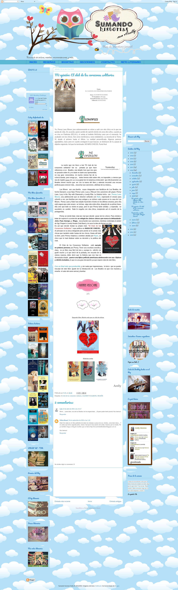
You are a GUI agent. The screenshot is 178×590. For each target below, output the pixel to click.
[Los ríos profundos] (43, 316)
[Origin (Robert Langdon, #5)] (33, 440)
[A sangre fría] (43, 184)
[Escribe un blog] (79, 393)
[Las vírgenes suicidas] (43, 216)
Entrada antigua (115, 501)
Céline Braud (64, 420)
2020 (132, 161)
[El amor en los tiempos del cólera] (43, 232)
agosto (134, 184)
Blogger (117, 586)
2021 (132, 158)
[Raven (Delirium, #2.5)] (43, 407)
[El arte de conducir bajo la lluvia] (33, 375)
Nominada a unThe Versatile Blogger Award (138, 215)
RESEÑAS (49, 62)
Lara (61, 409)
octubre (134, 178)
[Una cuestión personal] (43, 341)
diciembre (135, 173)
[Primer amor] (33, 136)
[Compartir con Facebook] (83, 393)
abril (133, 196)
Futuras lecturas (34, 323)
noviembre (135, 175)
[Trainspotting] (33, 423)
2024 (132, 152)
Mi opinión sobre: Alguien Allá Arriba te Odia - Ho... (137, 201)
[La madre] (43, 299)
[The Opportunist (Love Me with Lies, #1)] (33, 232)
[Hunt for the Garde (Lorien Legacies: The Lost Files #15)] (43, 423)
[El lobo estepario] (33, 391)
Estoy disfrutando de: (36, 117)
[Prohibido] (33, 298)
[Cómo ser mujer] (33, 407)
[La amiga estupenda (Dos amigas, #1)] (33, 216)
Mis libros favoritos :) (36, 198)
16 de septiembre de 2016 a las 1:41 (79, 420)
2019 (132, 164)
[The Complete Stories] (33, 152)
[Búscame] (43, 357)
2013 (131, 235)
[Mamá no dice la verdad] (43, 374)
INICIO (33, 62)
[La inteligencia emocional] (43, 167)
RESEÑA (100, 396)
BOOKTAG (68, 62)
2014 (132, 232)
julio (133, 187)
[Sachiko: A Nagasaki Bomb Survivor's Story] (43, 437)
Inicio (90, 501)
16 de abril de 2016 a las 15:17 (72, 409)
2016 (132, 170)
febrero (134, 222)
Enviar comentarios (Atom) (92, 508)
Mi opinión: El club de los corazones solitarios (137, 208)
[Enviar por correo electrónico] (77, 393)
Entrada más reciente (62, 501)
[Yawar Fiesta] (33, 282)
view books (44, 109)
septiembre (135, 181)
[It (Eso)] (33, 249)
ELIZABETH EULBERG (90, 396)
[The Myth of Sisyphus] (33, 168)
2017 (132, 167)
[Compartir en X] (81, 393)
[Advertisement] (88, 482)
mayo (134, 193)
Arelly (36, 98)
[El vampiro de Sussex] (43, 150)
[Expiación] (43, 391)
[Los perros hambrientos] (33, 315)
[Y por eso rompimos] (43, 266)
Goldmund (98, 586)
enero (134, 225)
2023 (132, 155)
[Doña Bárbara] (43, 136)
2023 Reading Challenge (38, 95)
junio (133, 190)
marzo (134, 219)
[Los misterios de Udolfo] (33, 185)
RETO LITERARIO (131, 62)
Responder (63, 414)
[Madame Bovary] (33, 266)
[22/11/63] (33, 341)
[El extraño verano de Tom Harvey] (33, 358)
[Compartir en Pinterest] (85, 393)
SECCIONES (87, 62)
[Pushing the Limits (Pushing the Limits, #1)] (43, 282)
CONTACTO (108, 62)
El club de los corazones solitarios (71, 396)
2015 (132, 229)
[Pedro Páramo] (43, 249)
